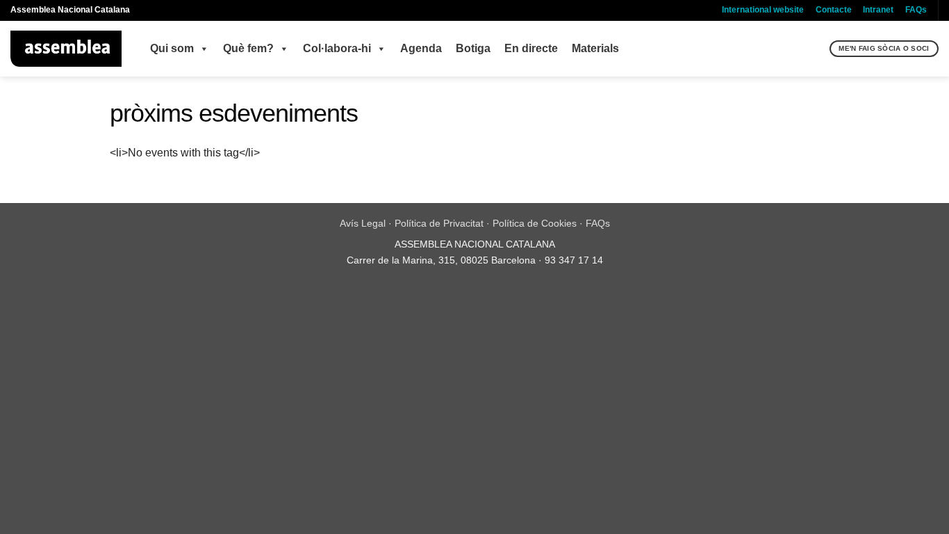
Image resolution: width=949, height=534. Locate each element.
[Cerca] (817, 48)
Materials (595, 48)
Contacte (834, 10)
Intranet (878, 10)
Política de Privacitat (439, 223)
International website (763, 10)
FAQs (916, 10)
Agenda (421, 48)
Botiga (473, 48)
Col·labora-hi (337, 48)
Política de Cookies (535, 223)
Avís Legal (363, 223)
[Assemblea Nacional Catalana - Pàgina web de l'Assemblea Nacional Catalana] (66, 48)
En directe (531, 48)
